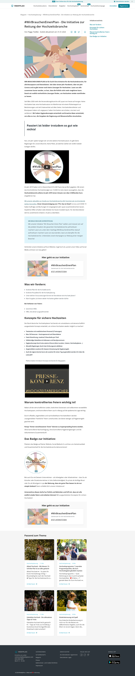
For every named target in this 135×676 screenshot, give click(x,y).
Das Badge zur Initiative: (98, 36)
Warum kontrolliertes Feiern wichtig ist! (99, 32)
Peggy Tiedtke (33, 32)
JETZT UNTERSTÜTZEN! (59, 272)
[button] (132, 1)
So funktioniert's (41, 655)
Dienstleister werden (122, 1)
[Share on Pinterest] (75, 32)
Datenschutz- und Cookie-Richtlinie (46, 663)
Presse (38, 660)
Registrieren (124, 6)
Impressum (39, 665)
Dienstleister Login (65, 657)
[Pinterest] (88, 655)
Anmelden (113, 6)
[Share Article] (85, 32)
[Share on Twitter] (79, 32)
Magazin (38, 657)
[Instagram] (85, 655)
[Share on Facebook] (71, 32)
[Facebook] (81, 655)
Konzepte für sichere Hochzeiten (97, 28)
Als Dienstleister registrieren (69, 655)
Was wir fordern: (95, 25)
